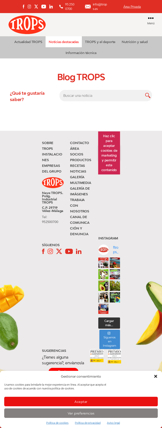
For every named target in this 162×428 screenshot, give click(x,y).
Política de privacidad (88, 422)
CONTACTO (79, 143)
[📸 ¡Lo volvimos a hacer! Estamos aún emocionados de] (115, 274)
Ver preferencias (81, 413)
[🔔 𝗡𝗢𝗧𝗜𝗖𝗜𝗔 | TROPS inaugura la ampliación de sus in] (103, 263)
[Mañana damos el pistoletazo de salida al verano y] (103, 274)
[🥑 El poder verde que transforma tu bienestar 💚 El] (103, 286)
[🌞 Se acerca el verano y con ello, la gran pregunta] (103, 297)
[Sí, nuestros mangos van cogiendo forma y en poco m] (115, 286)
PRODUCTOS (80, 160)
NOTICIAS (78, 171)
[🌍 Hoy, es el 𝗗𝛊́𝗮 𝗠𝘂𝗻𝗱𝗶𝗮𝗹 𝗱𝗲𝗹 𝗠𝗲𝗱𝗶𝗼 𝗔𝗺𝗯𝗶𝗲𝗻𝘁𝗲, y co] (115, 297)
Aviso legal (113, 422)
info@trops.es (100, 7)
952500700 (50, 222)
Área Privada (132, 6)
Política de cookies (57, 422)
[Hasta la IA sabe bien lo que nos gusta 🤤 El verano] (115, 263)
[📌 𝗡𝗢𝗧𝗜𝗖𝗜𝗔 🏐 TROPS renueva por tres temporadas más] (103, 309)
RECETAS (77, 165)
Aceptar (81, 402)
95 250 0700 (69, 7)
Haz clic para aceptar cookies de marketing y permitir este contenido (109, 153)
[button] (156, 376)
